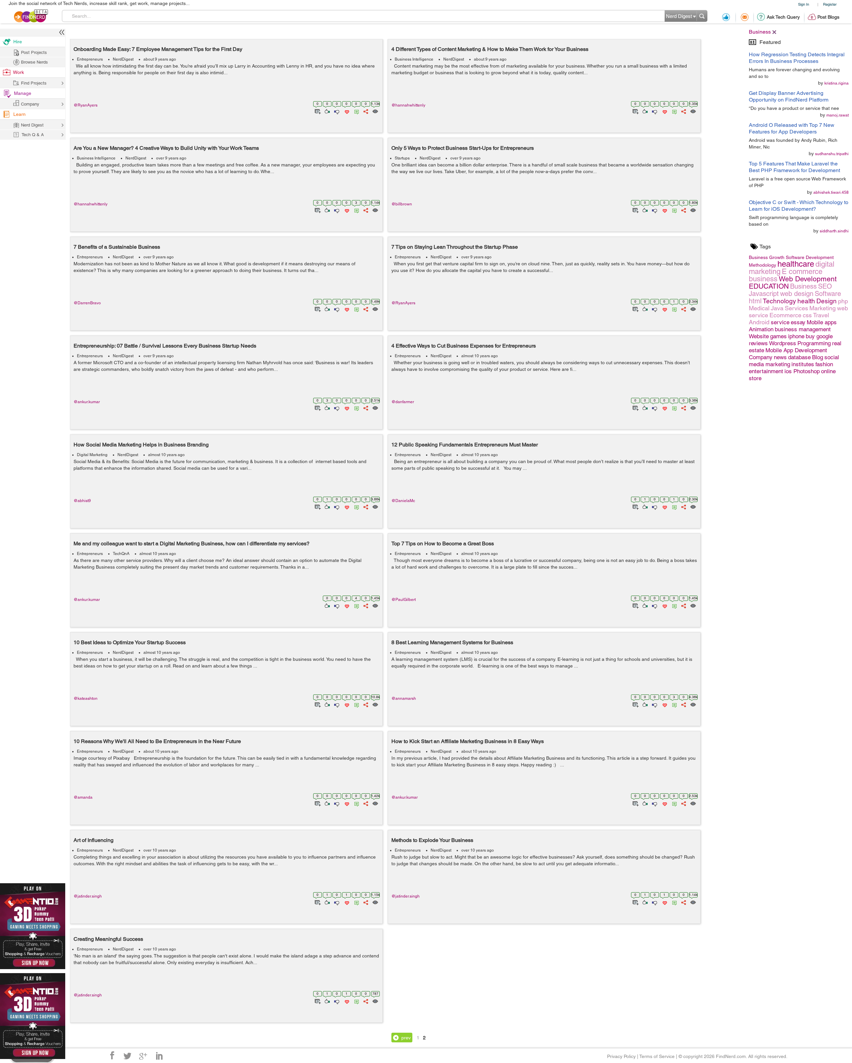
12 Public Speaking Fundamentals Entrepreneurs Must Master (464, 444)
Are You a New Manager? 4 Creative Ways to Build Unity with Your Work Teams (166, 148)
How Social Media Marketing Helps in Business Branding (141, 444)
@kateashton (86, 698)
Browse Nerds (34, 62)
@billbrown (401, 204)
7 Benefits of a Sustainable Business (117, 247)
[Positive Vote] (326, 111)
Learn (19, 114)
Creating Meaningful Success (108, 939)
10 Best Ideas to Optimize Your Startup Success (130, 642)
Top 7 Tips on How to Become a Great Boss (442, 543)
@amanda (83, 797)
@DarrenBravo (87, 303)
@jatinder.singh (88, 896)
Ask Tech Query (783, 17)
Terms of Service (657, 1056)
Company (30, 104)
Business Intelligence (414, 59)
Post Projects (34, 52)
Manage (22, 93)
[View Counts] (375, 111)
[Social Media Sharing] (365, 111)
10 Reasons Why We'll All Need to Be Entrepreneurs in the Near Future (157, 741)
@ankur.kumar (87, 401)
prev (406, 1037)
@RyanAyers (86, 105)
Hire (17, 41)
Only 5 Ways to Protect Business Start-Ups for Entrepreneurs (462, 148)
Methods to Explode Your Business (432, 840)
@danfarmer (402, 401)
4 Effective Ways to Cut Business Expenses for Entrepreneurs (463, 346)
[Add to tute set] (317, 111)
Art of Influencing (93, 840)
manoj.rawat (837, 115)
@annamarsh (403, 698)
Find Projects (34, 83)
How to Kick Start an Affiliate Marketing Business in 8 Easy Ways (467, 741)
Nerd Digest (32, 125)
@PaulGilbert (403, 599)
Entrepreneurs (90, 59)
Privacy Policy (621, 1056)
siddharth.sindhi (834, 231)
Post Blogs (828, 17)
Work (18, 72)
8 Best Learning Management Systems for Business (452, 642)
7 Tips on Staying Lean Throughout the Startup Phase (454, 247)
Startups (402, 158)
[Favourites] (346, 111)
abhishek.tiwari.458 (831, 192)
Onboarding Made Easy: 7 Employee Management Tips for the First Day (158, 49)
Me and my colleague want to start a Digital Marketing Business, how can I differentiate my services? (192, 543)
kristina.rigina (836, 83)
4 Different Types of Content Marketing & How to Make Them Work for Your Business (489, 49)
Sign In (803, 4)
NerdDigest (123, 59)
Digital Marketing (92, 454)
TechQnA (121, 553)
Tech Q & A (33, 134)
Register (830, 4)
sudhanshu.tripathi (832, 153)
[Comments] (355, 111)
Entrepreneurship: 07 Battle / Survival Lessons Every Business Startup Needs (165, 346)
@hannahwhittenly (408, 105)
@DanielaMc (403, 500)
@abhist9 (82, 500)
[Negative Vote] (336, 111)
